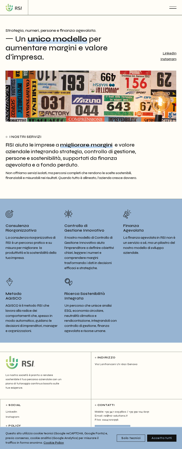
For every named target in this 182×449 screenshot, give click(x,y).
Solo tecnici (130, 438)
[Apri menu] (172, 7)
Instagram (168, 59)
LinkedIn (169, 53)
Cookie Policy (54, 443)
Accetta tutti (162, 438)
